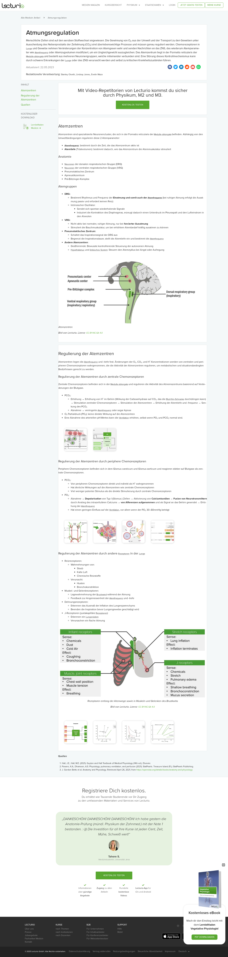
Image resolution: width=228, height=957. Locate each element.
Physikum (132, 5)
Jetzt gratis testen (191, 5)
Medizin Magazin (91, 5)
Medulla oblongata (35, 56)
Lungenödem (92, 617)
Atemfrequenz (41, 52)
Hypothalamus (77, 250)
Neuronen (69, 164)
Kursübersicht (113, 5)
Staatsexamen (153, 5)
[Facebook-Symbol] (178, 926)
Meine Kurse (214, 5)
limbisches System (98, 250)
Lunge (29, 48)
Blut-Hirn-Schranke (175, 399)
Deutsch (183, 951)
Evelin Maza (97, 74)
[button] (133, 105)
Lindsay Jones (83, 74)
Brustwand (101, 594)
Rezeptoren (124, 554)
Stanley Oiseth (68, 74)
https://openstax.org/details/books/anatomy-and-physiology (164, 769)
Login (172, 5)
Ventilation (124, 418)
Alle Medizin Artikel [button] (30, 17)
